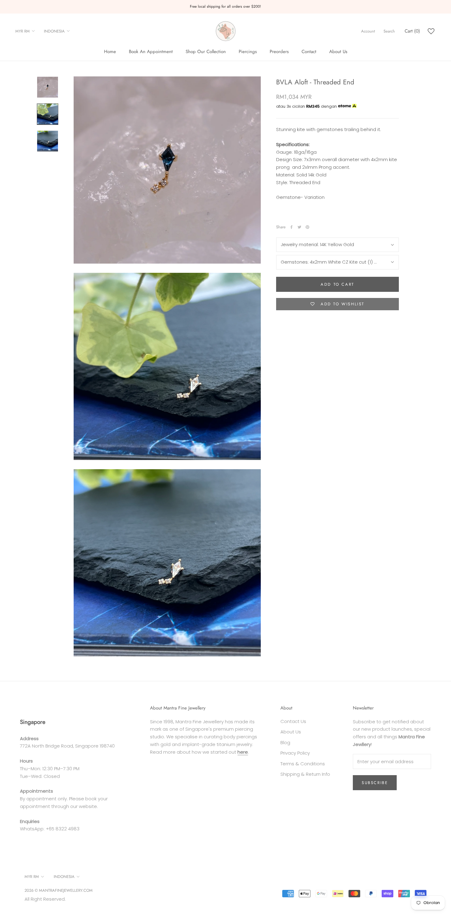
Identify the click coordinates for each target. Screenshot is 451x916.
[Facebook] (291, 227)
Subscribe (375, 783)
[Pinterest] (307, 227)
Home (110, 51)
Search (389, 31)
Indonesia (54, 31)
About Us (338, 51)
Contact (309, 51)
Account (368, 31)
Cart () (412, 31)
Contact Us (293, 721)
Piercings (248, 51)
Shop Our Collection (206, 51)
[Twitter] (299, 227)
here (242, 752)
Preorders (279, 51)
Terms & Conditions (302, 763)
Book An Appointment (151, 51)
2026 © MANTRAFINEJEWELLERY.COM (59, 890)
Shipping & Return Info (305, 774)
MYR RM (22, 31)
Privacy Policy (295, 753)
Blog (285, 742)
